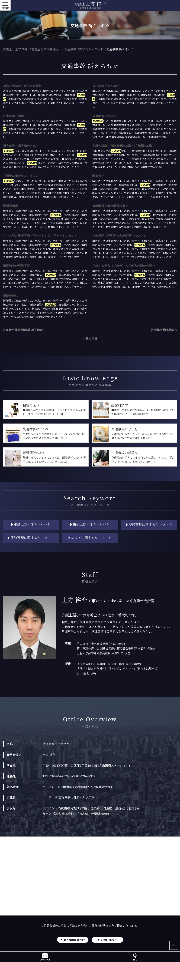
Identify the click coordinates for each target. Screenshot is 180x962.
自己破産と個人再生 (105, 86)
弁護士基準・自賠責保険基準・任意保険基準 (122, 145)
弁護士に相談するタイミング (22, 175)
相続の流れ (10, 295)
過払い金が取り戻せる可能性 (22, 86)
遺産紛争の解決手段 (16, 265)
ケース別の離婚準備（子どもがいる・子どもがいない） (40, 235)
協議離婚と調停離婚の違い (110, 205)
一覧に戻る (90, 338)
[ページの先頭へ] (174, 945)
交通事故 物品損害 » (163, 330)
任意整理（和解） (15, 116)
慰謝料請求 (10, 205)
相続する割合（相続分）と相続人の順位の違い (123, 265)
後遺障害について (104, 116)
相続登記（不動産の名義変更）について (119, 235)
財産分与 (98, 175)
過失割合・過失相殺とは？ (21, 145)
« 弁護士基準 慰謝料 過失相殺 (23, 330)
